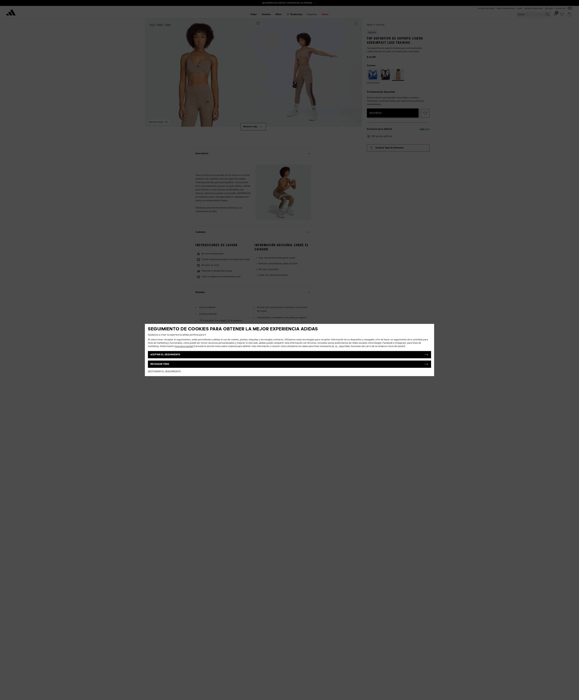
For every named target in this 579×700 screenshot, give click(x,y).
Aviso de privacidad (184, 346)
